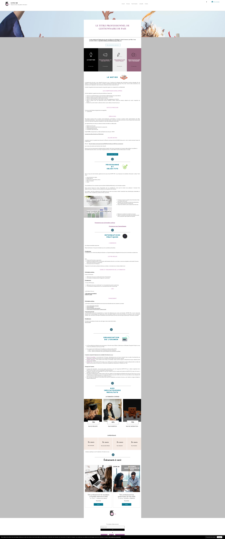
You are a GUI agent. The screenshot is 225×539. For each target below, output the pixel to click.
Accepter (219, 537)
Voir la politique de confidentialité (114, 537)
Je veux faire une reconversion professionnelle (96, 309)
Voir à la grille (88, 322)
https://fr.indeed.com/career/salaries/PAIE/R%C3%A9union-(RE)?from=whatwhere (106, 143)
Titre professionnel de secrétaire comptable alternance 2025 (98, 496)
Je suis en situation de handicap (93, 308)
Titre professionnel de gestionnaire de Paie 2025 (126, 496)
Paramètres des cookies (210, 537)
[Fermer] (223, 537)
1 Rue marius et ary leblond (91, 293)
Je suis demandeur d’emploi (93, 305)
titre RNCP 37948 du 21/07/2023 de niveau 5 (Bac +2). (110, 40)
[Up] (112, 159)
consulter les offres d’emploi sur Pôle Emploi (94, 134)
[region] (93, 417)
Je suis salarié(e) (90, 307)
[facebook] (206, 1)
